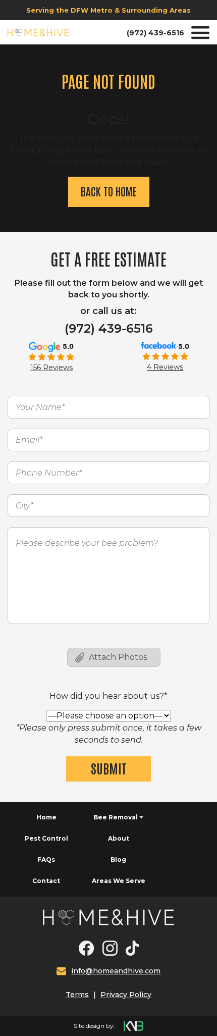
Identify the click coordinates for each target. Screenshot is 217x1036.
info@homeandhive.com (115, 970)
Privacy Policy (125, 994)
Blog (118, 859)
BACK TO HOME (109, 191)
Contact (46, 881)
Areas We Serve (118, 881)
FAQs (46, 859)
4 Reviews (165, 367)
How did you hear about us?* (108, 696)
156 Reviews (51, 367)
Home (46, 817)
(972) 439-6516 (155, 32)
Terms (77, 994)
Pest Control (46, 838)
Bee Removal (115, 817)
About (118, 838)
